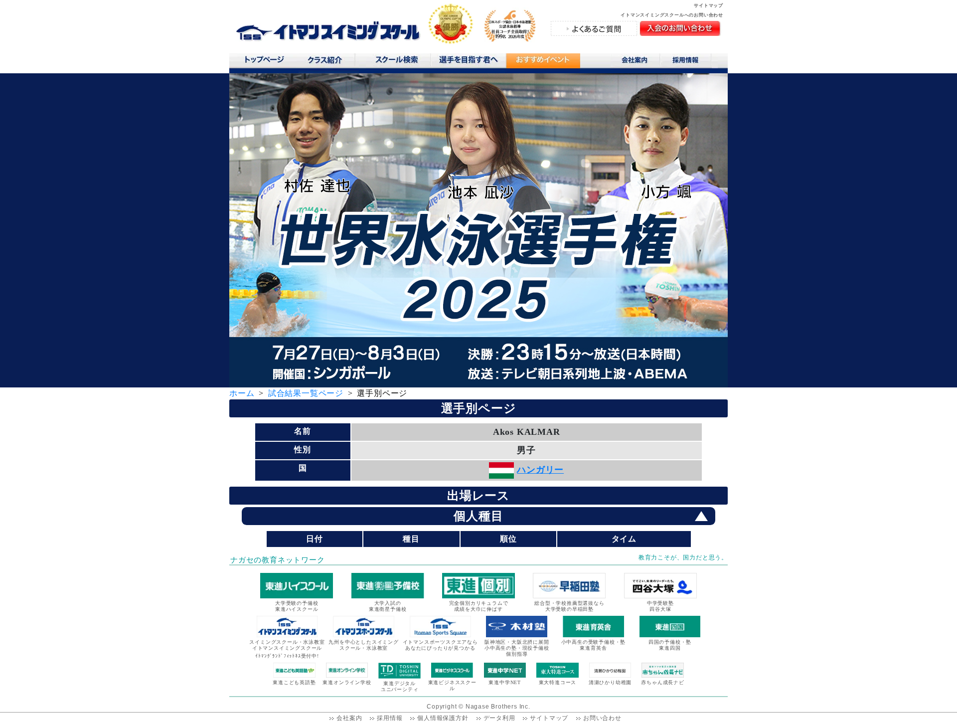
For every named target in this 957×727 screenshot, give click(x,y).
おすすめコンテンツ (542, 63)
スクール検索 (398, 61)
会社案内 (635, 61)
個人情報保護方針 (442, 718)
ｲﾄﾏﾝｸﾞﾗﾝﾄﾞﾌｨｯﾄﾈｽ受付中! (287, 656)
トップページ (264, 61)
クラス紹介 (329, 63)
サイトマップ (708, 5)
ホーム (241, 393)
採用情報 (689, 61)
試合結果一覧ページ (305, 393)
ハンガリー (540, 470)
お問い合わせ (602, 718)
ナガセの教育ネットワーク (277, 560)
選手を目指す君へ (468, 61)
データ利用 (499, 718)
